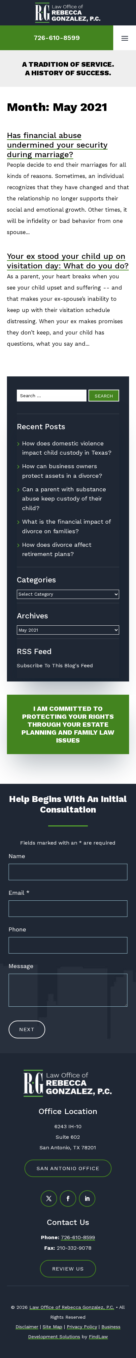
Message (21, 965)
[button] (124, 38)
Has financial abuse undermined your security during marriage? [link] (57, 145)
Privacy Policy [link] (82, 1326)
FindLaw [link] (98, 1336)
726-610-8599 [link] (57, 38)
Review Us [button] (68, 1269)
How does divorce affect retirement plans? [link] (56, 549)
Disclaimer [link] (27, 1326)
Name (17, 856)
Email (19, 892)
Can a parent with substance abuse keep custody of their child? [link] (64, 499)
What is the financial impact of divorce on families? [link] (66, 526)
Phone (17, 929)
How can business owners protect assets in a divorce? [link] (62, 471)
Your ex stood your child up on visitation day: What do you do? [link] (68, 261)
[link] (68, 13)
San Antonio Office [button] (68, 1168)
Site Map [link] (52, 1326)
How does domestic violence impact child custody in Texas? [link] (67, 448)
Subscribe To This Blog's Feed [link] (55, 665)
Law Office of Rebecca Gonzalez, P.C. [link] (71, 1307)
